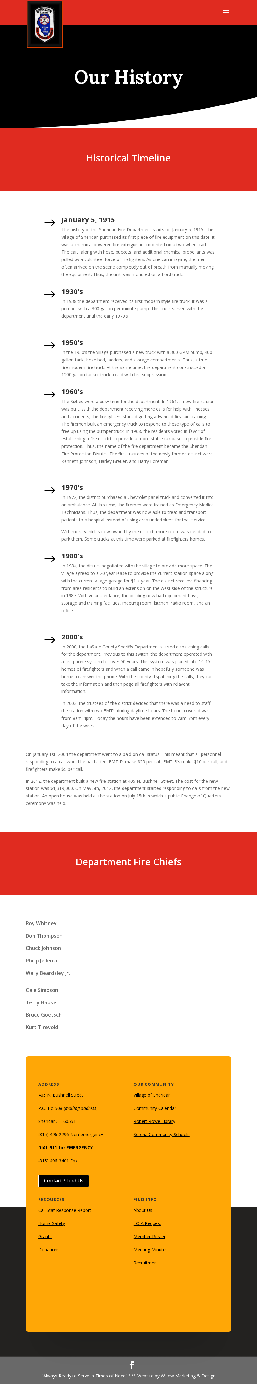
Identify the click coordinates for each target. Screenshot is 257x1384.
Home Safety (51, 1223)
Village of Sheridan (152, 1095)
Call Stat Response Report (64, 1210)
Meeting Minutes (151, 1250)
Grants (45, 1236)
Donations (49, 1250)
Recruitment (146, 1263)
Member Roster (149, 1236)
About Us (143, 1210)
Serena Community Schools (162, 1134)
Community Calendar (155, 1108)
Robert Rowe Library (154, 1121)
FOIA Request (147, 1223)
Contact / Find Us (64, 1180)
